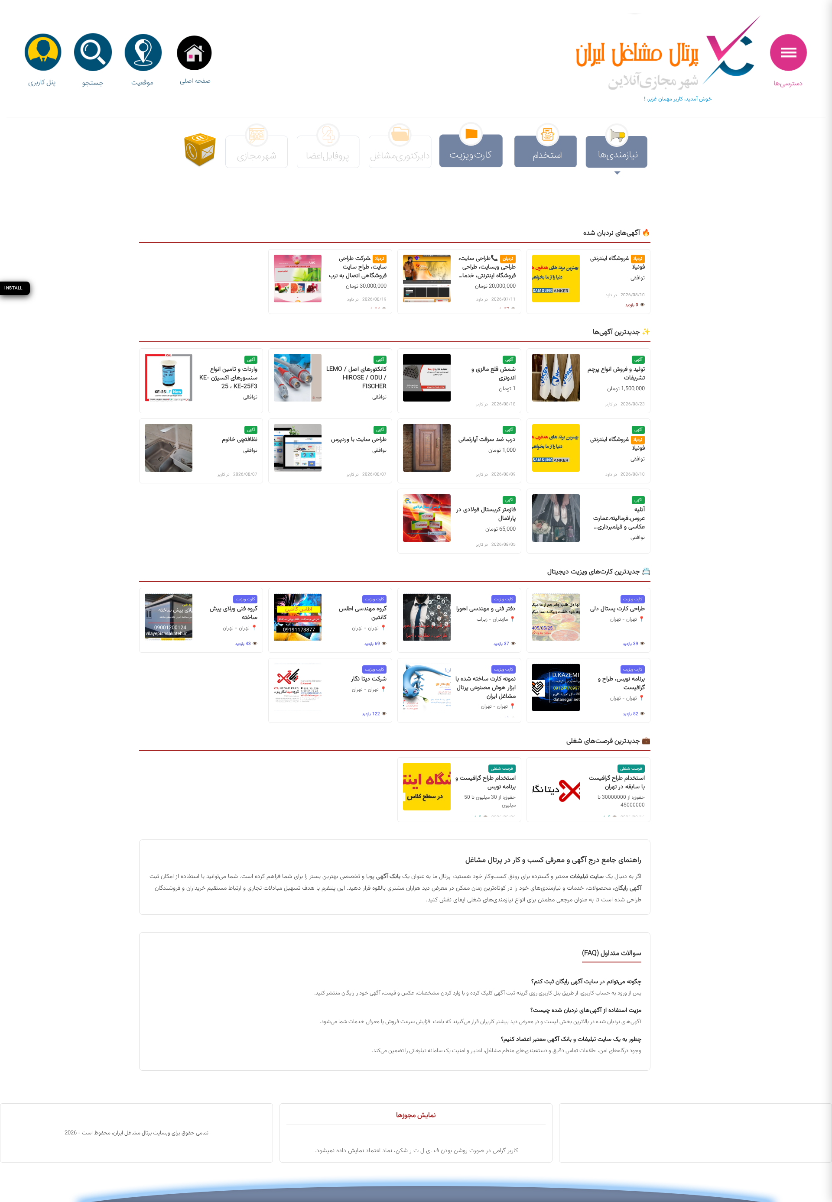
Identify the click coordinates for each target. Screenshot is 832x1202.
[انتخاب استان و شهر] (143, 61)
